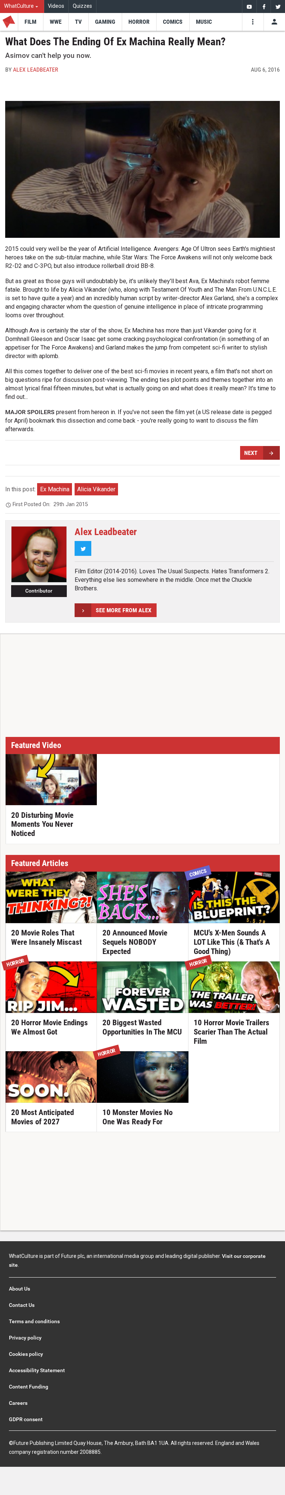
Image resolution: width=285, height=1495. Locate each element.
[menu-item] (30, 22)
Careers (18, 1403)
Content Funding (28, 1387)
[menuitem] (22, 6)
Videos (56, 6)
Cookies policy (26, 1354)
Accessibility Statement (37, 1370)
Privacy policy (25, 1338)
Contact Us (22, 1305)
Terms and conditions (34, 1321)
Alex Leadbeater (35, 69)
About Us (19, 1289)
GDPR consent (26, 1419)
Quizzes (82, 6)
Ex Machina (54, 489)
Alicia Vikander (96, 489)
